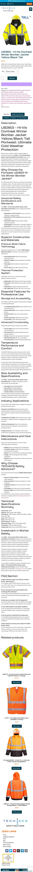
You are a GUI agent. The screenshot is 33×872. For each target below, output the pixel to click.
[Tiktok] (26, 850)
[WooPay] (16, 84)
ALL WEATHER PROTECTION (14, 90)
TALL (17, 92)
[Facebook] (6, 850)
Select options (16, 682)
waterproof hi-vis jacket (7, 103)
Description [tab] (6, 114)
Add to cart (12, 78)
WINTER (21, 92)
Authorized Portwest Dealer (18, 94)
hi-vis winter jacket (10, 97)
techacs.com (21, 568)
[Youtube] (14, 850)
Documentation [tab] (23, 118)
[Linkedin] (22, 850)
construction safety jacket (14, 96)
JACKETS (10, 92)
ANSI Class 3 (7, 94)
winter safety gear (18, 103)
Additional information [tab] (17, 114)
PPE (15, 92)
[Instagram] (18, 850)
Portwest (7, 107)
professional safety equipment (12, 99)
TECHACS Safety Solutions (20, 101)
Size (3, 71)
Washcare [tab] (13, 118)
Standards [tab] (6, 118)
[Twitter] (10, 850)
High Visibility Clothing (21, 97)
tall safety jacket (9, 101)
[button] (24, 9)
